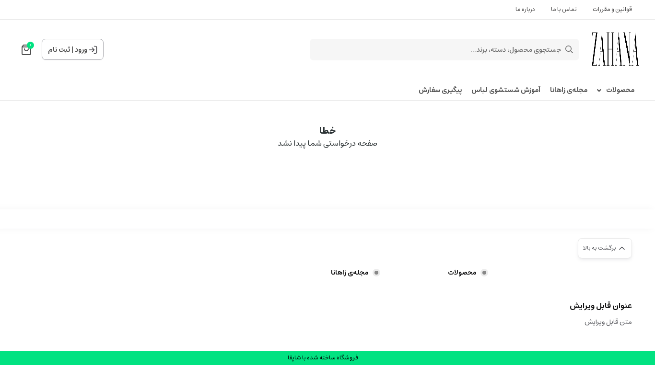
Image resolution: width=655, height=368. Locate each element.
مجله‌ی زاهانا (568, 90)
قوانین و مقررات (612, 9)
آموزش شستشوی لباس (505, 90)
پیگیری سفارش (440, 90)
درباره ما (525, 9)
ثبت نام (59, 50)
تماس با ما (564, 9)
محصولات (620, 90)
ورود (81, 50)
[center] (569, 49)
